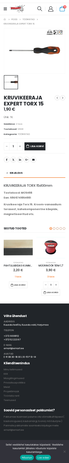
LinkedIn (20, 160)
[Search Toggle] (40, 8)
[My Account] (51, 8)
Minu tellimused (13, 369)
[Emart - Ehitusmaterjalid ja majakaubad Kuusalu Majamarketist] (17, 9)
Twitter (13, 160)
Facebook (7, 160)
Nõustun (27, 457)
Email (33, 160)
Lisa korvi (37, 146)
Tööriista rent (11, 395)
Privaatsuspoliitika (14, 382)
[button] (50, 228)
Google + (27, 160)
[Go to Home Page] (5, 19)
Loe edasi (43, 457)
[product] (18, 247)
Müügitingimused (14, 378)
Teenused (10, 400)
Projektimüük (11, 391)
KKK (6, 374)
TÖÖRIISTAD (24, 134)
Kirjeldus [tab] (16, 173)
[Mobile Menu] (6, 9)
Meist (7, 387)
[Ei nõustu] (64, 451)
